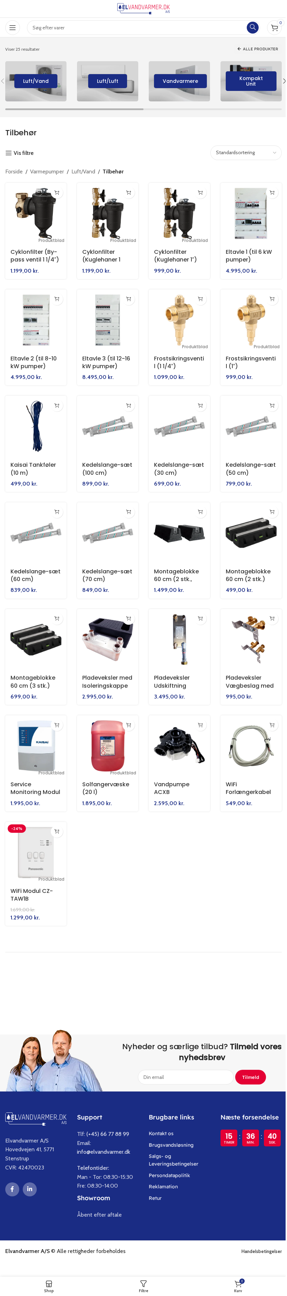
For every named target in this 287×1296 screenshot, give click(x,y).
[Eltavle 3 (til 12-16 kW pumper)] (105, 318)
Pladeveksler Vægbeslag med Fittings (246, 679)
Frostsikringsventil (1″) (246, 359)
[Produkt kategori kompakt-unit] (248, 81)
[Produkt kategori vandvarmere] (176, 81)
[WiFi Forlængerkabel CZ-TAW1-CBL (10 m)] (246, 738)
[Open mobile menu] (12, 28)
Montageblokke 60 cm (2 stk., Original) (174, 574)
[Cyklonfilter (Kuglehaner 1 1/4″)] (105, 213)
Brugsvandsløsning (168, 1135)
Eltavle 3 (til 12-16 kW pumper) (105, 359)
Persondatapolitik (167, 1166)
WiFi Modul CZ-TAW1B (31, 885)
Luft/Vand (83, 171)
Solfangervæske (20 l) (104, 780)
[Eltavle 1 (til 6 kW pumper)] (246, 213)
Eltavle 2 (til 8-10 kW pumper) (33, 359)
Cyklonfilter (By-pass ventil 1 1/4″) (34, 254)
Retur (152, 1189)
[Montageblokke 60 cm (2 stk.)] (246, 528)
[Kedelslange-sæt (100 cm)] (105, 423)
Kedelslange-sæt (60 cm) (29, 570)
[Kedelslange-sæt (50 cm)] (246, 423)
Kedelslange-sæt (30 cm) (171, 465)
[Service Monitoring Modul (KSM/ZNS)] (35, 738)
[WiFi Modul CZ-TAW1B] (35, 844)
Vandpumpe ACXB (169, 780)
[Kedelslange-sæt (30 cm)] (176, 423)
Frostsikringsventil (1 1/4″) (176, 359)
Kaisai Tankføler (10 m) (33, 465)
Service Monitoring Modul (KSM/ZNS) (25, 788)
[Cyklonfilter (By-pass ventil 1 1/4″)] (35, 213)
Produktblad (50, 239)
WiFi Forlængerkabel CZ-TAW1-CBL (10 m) (246, 788)
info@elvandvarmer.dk (101, 1142)
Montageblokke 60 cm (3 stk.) (32, 675)
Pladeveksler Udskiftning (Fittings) (169, 679)
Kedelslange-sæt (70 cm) (100, 570)
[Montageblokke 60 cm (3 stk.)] (35, 634)
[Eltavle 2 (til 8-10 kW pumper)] (35, 318)
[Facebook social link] (10, 1180)
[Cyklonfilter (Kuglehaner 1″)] (176, 213)
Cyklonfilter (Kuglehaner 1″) (173, 254)
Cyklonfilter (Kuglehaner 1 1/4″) (100, 258)
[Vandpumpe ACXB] (176, 738)
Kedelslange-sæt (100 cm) (100, 465)
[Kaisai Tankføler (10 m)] (35, 423)
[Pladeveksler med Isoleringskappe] (105, 634)
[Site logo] (141, 8)
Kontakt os (158, 1124)
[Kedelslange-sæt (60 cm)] (35, 528)
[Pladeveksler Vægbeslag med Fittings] (246, 634)
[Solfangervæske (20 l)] (105, 738)
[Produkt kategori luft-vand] (33, 81)
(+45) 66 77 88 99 (105, 1125)
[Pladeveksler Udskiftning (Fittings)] (176, 634)
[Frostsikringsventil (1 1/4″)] (176, 318)
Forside (14, 171)
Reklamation (160, 1177)
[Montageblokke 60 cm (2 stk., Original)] (176, 528)
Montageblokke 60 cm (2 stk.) (244, 570)
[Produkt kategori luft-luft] (105, 81)
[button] (55, 192)
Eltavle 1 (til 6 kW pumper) (245, 254)
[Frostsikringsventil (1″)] (246, 318)
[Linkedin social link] (27, 1180)
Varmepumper (47, 171)
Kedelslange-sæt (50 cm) (241, 465)
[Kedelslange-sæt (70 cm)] (105, 528)
